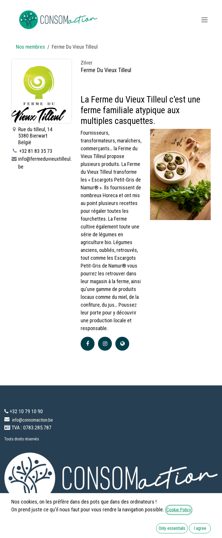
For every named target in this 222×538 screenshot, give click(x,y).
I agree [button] (200, 528)
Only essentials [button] (172, 528)
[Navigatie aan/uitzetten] (204, 19)
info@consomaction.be (32, 420)
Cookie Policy (178, 510)
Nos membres (30, 47)
